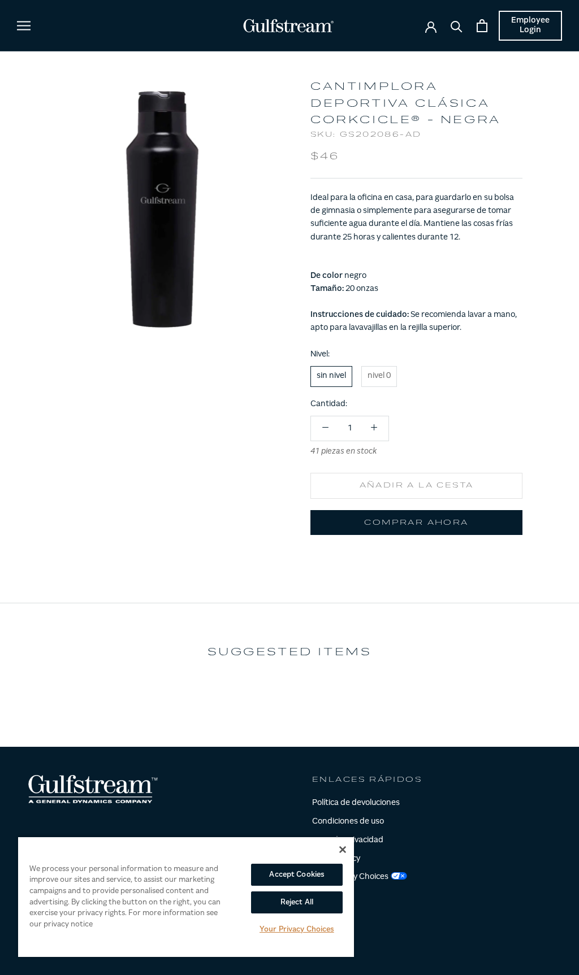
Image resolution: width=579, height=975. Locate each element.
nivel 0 (379, 376)
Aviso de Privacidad (347, 841)
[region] (186, 896)
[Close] (342, 849)
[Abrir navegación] (24, 26)
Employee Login (530, 25)
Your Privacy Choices (297, 929)
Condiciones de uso (348, 822)
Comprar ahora (416, 523)
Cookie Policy (336, 859)
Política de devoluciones (356, 803)
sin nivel (331, 376)
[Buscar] (457, 26)
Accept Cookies (296, 874)
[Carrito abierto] (482, 25)
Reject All (296, 902)
